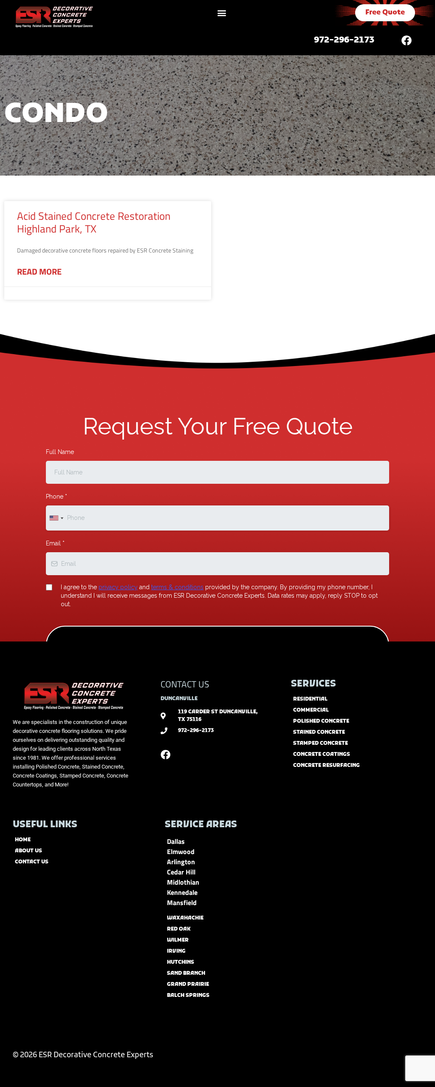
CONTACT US (185, 684)
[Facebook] (406, 40)
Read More (39, 271)
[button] (222, 13)
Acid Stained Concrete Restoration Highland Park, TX (93, 222)
